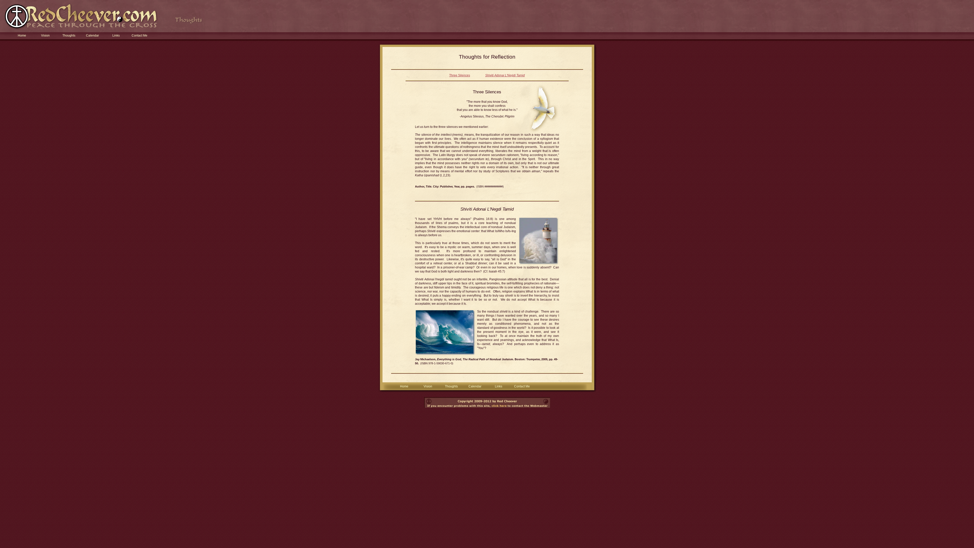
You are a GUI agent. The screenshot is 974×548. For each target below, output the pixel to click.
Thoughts (68, 35)
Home (22, 35)
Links (116, 35)
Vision (45, 35)
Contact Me (139, 35)
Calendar (92, 35)
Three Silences (459, 75)
